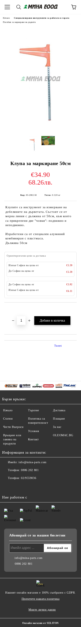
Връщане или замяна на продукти (12, 439)
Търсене (33, 410)
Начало (6, 18)
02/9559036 (28, 478)
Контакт (33, 439)
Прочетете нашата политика (41, 598)
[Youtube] (16, 486)
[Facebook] (7, 486)
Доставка (59, 410)
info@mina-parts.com (32, 462)
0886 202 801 (30, 470)
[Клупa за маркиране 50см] (40, 130)
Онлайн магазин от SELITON (40, 623)
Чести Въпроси (13, 427)
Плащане (59, 418)
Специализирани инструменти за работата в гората (41, 18)
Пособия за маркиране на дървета (19, 22)
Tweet (58, 345)
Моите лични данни (42, 609)
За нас (57, 427)
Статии (8, 418)
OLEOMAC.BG (63, 435)
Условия (33, 431)
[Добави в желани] (74, 309)
